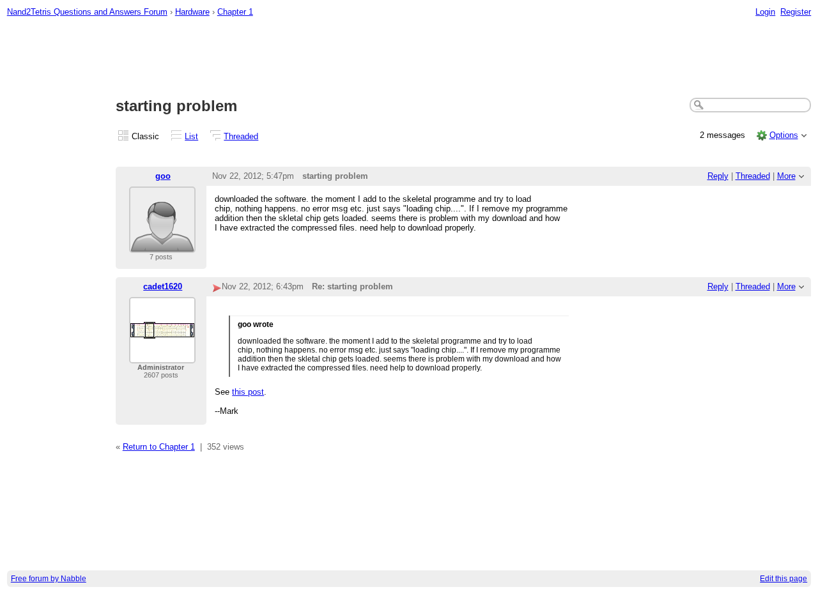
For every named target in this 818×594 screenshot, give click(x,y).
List (191, 136)
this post (248, 392)
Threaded (241, 136)
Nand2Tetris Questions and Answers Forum (87, 12)
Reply (718, 176)
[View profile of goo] (162, 245)
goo (163, 176)
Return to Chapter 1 (159, 447)
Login (765, 12)
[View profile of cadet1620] (162, 355)
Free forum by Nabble (48, 578)
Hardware (192, 12)
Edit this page (783, 578)
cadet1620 (162, 286)
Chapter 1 (235, 12)
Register (795, 12)
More (786, 176)
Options (783, 135)
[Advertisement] (409, 58)
